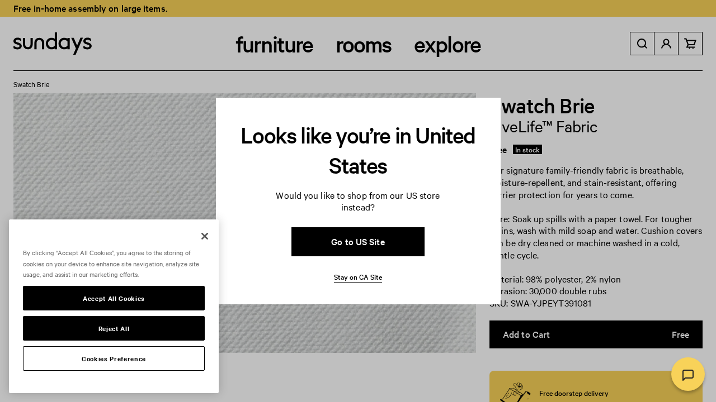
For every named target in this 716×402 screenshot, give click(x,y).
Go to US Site (357, 241)
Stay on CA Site (358, 276)
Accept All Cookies (114, 298)
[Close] (204, 236)
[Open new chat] (688, 374)
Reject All (114, 328)
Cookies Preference (114, 358)
